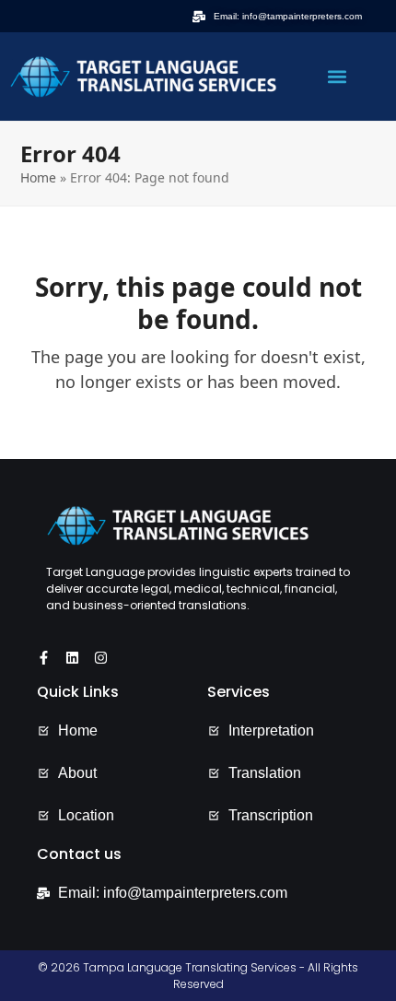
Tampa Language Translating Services (190, 967)
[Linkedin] (72, 658)
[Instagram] (101, 658)
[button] (336, 77)
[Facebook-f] (44, 658)
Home (38, 177)
